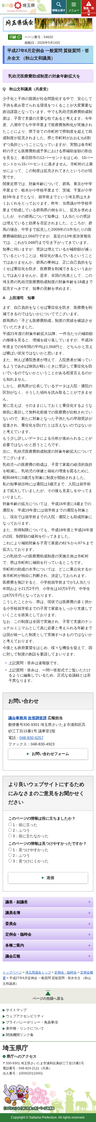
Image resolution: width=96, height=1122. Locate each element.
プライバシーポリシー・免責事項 (32, 1022)
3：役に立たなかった (31, 836)
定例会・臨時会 (65, 972)
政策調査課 (37, 718)
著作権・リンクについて (25, 1028)
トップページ (12, 972)
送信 (50, 877)
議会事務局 (17, 718)
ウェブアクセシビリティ (25, 1016)
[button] (58, 7)
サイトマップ (16, 1010)
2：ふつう (21, 830)
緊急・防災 (88, 10)
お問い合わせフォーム (50, 754)
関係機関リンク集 (20, 1035)
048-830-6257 (31, 738)
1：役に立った (25, 825)
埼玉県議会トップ (38, 972)
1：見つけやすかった (31, 850)
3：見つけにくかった (31, 861)
